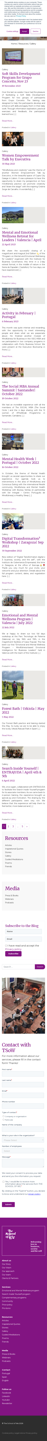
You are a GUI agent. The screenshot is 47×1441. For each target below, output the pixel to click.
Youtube (6, 1400)
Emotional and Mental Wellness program (20, 1290)
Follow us (6, 1389)
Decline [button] (35, 31)
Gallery (8, 856)
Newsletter (7, 1403)
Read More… (7, 121)
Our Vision (6, 1267)
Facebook (6, 1393)
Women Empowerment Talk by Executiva (20, 157)
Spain (4, 1377)
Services (6, 1287)
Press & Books (11, 895)
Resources (23, 44)
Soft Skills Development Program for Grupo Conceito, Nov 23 (21, 77)
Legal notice (19, 1433)
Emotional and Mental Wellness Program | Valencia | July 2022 (20, 619)
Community (7, 1301)
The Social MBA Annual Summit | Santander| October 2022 (20, 390)
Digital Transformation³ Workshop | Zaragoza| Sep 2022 (23, 542)
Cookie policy (8, 1433)
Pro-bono (6, 1308)
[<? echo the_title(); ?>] (13, 56)
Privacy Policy (21, 16)
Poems (8, 863)
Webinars (9, 899)
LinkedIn (6, 1396)
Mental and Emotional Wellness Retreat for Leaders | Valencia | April (21, 236)
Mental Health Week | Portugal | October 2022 (20, 461)
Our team (6, 1275)
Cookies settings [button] (12, 31)
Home (14, 44)
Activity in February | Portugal (19, 315)
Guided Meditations (14, 859)
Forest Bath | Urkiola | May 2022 (23, 710)
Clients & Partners (10, 1278)
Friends (8, 866)
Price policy (7, 1305)
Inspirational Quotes (14, 849)
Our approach (8, 1271)
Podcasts (9, 902)
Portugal (6, 1373)
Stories (8, 852)
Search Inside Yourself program (16, 1294)
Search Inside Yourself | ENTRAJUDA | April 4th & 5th (22, 772)
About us (6, 1260)
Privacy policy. (13, 949)
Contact (6, 1370)
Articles (8, 845)
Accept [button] (24, 31)
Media (12, 888)
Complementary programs (14, 1297)
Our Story (6, 1264)
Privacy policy (31, 1433)
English (5, 1380)
